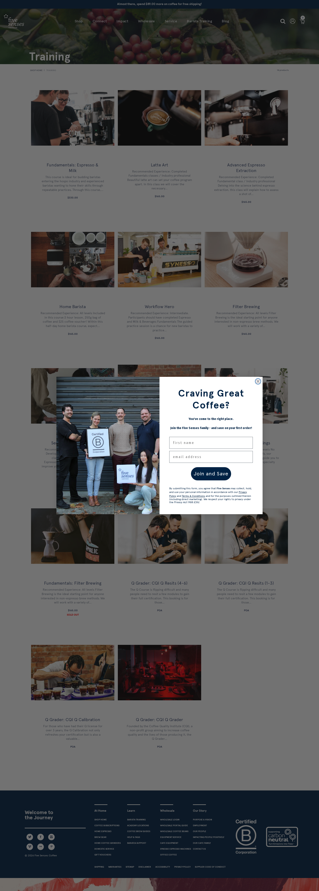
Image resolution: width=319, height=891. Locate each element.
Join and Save (211, 473)
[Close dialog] (258, 381)
